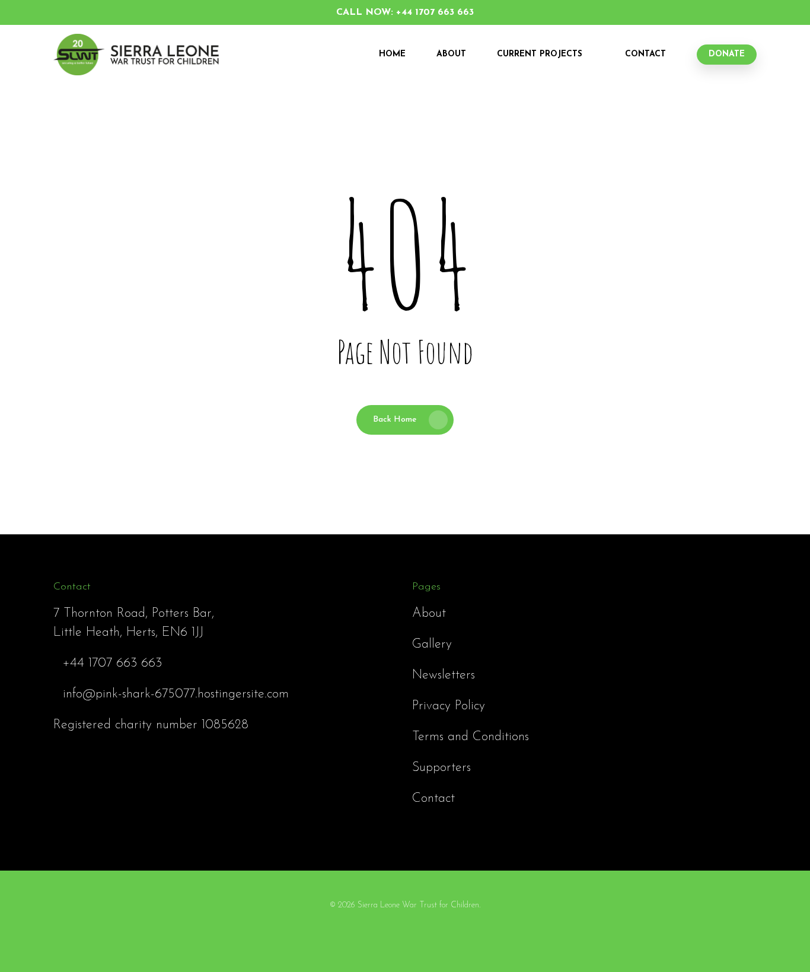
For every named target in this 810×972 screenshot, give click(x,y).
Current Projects (539, 54)
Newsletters (443, 675)
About (451, 55)
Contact (645, 55)
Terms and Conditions (470, 737)
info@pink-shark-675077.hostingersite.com (176, 694)
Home (392, 55)
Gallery (432, 644)
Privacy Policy (448, 706)
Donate (727, 55)
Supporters (441, 768)
